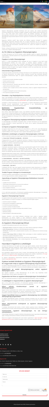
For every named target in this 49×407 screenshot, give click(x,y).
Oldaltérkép (2, 339)
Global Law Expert (13, 255)
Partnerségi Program (4, 335)
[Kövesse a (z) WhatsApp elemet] (44, 1)
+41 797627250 (7, 353)
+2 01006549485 (7, 363)
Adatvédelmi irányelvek (4, 337)
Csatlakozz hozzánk (4, 333)
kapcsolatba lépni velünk (11, 259)
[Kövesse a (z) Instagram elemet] (46, 1)
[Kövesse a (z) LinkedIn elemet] (47, 1)
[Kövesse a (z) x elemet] (42, 1)
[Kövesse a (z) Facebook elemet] (40, 1)
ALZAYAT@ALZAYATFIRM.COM (9, 355)
